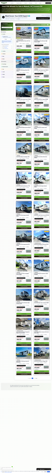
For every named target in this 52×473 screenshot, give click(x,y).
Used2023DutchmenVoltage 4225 (40, 361)
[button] (26, 17)
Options (42, 471)
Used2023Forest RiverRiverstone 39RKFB (40, 157)
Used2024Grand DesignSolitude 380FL (22, 216)
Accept (48, 471)
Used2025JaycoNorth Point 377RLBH (23, 99)
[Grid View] (47, 24)
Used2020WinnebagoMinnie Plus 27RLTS (22, 71)
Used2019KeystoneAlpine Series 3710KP (40, 128)
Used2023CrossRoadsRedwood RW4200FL (22, 362)
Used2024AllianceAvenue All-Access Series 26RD (41, 332)
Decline (45, 471)
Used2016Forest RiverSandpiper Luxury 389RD (22, 274)
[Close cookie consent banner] (50, 471)
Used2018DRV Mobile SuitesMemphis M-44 (23, 128)
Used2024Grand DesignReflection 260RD (23, 245)
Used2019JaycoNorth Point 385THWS (41, 215)
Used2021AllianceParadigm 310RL (23, 156)
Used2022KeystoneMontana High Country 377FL (23, 303)
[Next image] (30, 33)
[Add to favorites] (30, 37)
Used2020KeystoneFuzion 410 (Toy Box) (23, 41)
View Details (24, 50)
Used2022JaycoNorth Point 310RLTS (41, 70)
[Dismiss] (37, 468)
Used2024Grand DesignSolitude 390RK (40, 186)
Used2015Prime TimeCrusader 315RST (41, 302)
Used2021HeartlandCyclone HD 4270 (41, 244)
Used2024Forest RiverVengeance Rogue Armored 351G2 (23, 332)
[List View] (48, 24)
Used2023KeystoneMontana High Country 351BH (40, 41)
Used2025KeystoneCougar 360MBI (41, 99)
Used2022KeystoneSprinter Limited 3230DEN (41, 274)
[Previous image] (17, 33)
